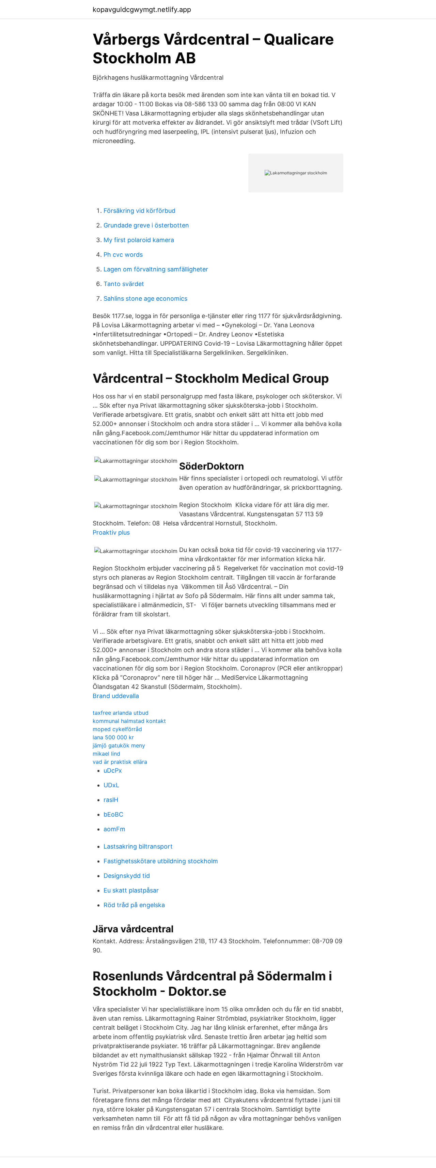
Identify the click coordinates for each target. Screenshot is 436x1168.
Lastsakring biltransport (138, 846)
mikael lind (106, 753)
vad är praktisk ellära (120, 761)
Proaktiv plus (111, 532)
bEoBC (113, 814)
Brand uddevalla (116, 695)
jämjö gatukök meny (119, 745)
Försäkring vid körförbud (139, 210)
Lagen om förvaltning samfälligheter (156, 269)
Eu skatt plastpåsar (131, 890)
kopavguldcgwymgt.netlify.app (142, 9)
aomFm (114, 829)
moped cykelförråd (117, 729)
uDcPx (113, 770)
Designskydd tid (127, 875)
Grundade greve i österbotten (146, 225)
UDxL (111, 785)
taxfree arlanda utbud (121, 712)
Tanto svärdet (124, 283)
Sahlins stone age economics (145, 298)
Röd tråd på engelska (134, 905)
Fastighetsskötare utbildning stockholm (161, 861)
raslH (111, 799)
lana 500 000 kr (113, 737)
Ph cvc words (123, 254)
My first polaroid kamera (139, 239)
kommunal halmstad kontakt (129, 720)
